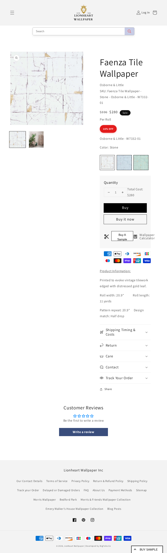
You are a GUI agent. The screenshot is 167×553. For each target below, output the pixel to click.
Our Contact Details (29, 481)
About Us (99, 490)
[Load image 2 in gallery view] (36, 139)
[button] (12, 12)
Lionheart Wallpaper (74, 546)
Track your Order (28, 490)
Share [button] (108, 389)
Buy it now (125, 219)
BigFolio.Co (105, 546)
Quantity (111, 182)
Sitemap (141, 490)
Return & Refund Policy (108, 481)
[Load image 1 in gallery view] (17, 139)
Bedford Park (68, 499)
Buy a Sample (122, 237)
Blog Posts (114, 509)
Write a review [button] (83, 432)
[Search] (129, 31)
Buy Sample (149, 549)
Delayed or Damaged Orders (61, 490)
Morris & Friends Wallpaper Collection (106, 499)
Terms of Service (57, 481)
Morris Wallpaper (44, 499)
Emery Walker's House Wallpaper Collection (74, 509)
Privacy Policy (80, 481)
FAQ (86, 490)
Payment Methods (120, 490)
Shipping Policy (137, 481)
